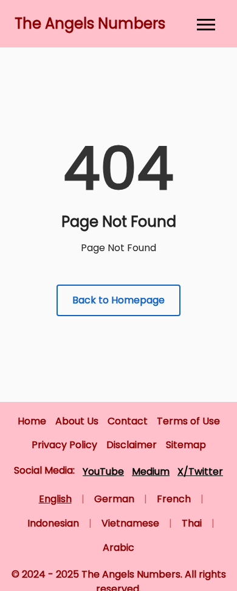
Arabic (118, 548)
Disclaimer (131, 445)
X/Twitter (200, 472)
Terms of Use (188, 421)
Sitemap (186, 445)
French (174, 499)
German (114, 499)
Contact (128, 421)
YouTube (103, 472)
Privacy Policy (64, 445)
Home (32, 421)
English (55, 499)
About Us (76, 421)
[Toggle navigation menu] (206, 23)
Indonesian (53, 523)
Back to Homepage (118, 300)
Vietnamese (130, 523)
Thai (192, 523)
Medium (151, 472)
